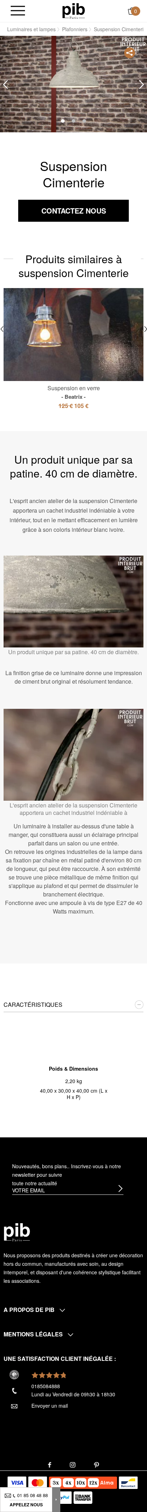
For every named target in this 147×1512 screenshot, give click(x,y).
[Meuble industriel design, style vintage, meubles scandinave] (73, 10)
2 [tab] (73, 121)
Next (141, 84)
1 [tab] (63, 121)
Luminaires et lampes (31, 29)
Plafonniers (74, 29)
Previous (5, 84)
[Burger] (18, 11)
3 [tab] (84, 121)
